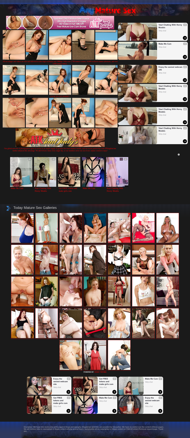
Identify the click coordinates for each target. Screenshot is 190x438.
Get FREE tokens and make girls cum (68, 189)
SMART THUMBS (100, 372)
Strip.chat (162, 31)
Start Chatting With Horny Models (171, 26)
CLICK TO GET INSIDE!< (60, 96)
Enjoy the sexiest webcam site (171, 68)
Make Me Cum (165, 44)
